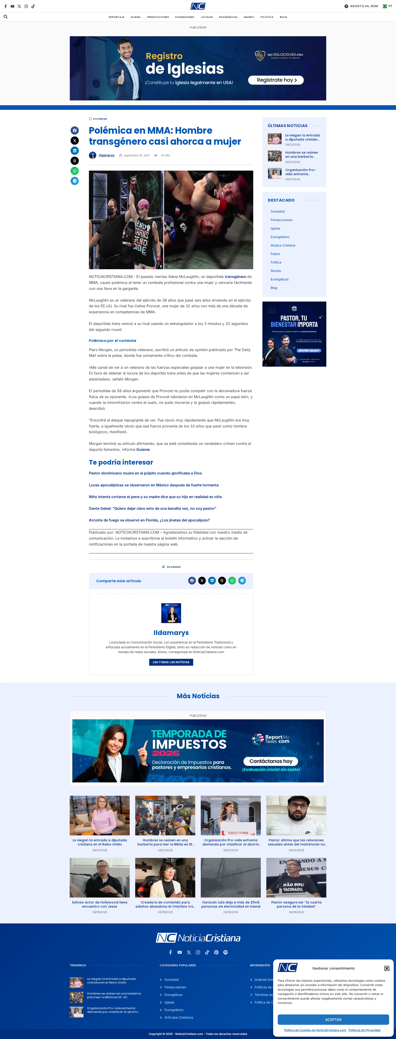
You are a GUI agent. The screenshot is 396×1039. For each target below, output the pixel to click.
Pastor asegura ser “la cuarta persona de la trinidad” (296, 904)
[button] (387, 968)
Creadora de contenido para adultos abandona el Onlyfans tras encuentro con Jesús (165, 906)
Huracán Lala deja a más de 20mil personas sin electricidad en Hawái (230, 904)
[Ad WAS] (198, 99)
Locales (207, 17)
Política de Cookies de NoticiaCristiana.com (315, 1030)
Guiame (143, 449)
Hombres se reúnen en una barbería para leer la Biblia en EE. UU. (302, 158)
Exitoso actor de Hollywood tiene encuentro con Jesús (99, 904)
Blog (283, 17)
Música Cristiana (283, 245)
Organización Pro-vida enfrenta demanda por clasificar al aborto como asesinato (230, 844)
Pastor (275, 254)
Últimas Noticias (288, 125)
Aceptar (333, 1019)
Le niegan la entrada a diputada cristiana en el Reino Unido (302, 139)
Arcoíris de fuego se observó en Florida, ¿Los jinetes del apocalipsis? (149, 520)
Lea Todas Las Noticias (171, 662)
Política (267, 17)
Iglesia (135, 17)
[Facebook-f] (6, 6)
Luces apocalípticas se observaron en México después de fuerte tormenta (154, 485)
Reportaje (116, 17)
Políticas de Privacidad (364, 1030)
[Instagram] (26, 6)
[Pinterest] (216, 952)
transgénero (236, 276)
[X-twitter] (19, 6)
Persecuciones (158, 17)
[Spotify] (225, 952)
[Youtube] (12, 6)
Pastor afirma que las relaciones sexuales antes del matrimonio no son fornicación (296, 844)
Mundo (249, 17)
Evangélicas (228, 17)
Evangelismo (184, 17)
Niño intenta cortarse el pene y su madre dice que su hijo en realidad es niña (155, 496)
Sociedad (100, 119)
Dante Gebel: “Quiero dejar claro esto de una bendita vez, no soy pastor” (152, 508)
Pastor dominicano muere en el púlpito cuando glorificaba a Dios (145, 473)
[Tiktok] (33, 6)
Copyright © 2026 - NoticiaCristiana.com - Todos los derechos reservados (198, 1034)
